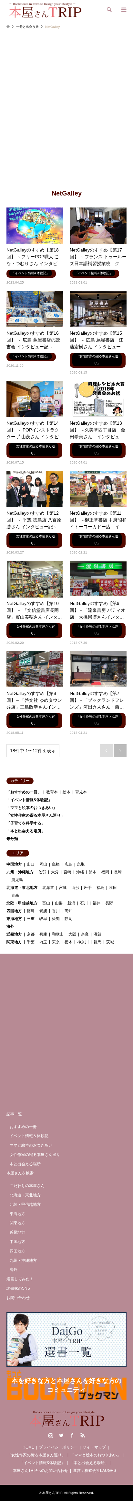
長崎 (118, 872)
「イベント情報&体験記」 (29, 800)
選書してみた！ (20, 1279)
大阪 (72, 934)
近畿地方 (14, 934)
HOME (28, 1447)
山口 (31, 864)
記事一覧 (14, 1114)
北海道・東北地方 (21, 887)
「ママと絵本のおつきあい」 (31, 807)
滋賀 (97, 934)
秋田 (113, 887)
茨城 (110, 942)
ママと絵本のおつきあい (31, 1145)
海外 (10, 926)
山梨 (59, 903)
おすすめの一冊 (23, 1127)
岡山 (43, 864)
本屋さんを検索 (20, 1173)
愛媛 (43, 911)
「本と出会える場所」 (25, 831)
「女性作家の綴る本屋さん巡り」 (35, 815)
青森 (15, 895)
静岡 (68, 918)
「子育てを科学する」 (25, 823)
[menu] (123, 9)
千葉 (31, 942)
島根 (56, 864)
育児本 (81, 792)
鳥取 (81, 864)
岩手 (88, 887)
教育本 (52, 792)
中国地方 (14, 864)
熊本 (93, 872)
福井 (96, 903)
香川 (56, 911)
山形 (75, 887)
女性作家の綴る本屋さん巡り (35, 1154)
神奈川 (83, 942)
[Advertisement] (66, 117)
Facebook (72, 1435)
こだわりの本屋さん (27, 1185)
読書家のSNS (18, 1288)
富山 (46, 903)
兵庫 (43, 934)
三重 (31, 918)
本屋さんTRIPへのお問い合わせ (40, 1470)
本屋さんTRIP (52, 1493)
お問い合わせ (18, 1297)
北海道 (48, 887)
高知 (68, 911)
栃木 (68, 942)
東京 (56, 942)
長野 (109, 903)
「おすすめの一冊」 (23, 792)
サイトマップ (94, 1447)
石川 (84, 903)
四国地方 (14, 911)
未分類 (12, 838)
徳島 (31, 911)
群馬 (97, 942)
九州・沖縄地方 (20, 872)
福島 (100, 887)
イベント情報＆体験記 (29, 1136)
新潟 (71, 903)
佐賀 (42, 872)
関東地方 (14, 942)
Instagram (50, 1435)
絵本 (66, 792)
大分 (55, 872)
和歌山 (58, 934)
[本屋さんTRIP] (45, 9)
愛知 (56, 918)
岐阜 (43, 918)
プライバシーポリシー (58, 1447)
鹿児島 (17, 880)
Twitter (61, 1435)
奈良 (85, 934)
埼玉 (43, 942)
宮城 (62, 887)
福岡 (105, 872)
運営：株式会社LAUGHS (94, 1470)
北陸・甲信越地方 (21, 903)
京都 (31, 934)
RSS (82, 1435)
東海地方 (14, 918)
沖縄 (80, 872)
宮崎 (67, 872)
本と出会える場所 (25, 1164)
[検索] (108, 9)
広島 (68, 864)
